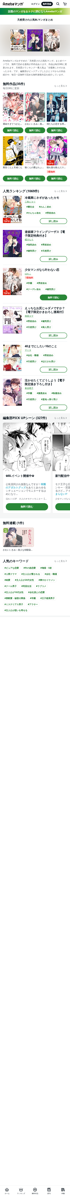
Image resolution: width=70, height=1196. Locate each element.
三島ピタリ (30, 201)
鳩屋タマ (29, 315)
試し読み (53, 221)
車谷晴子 (29, 388)
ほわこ (28, 273)
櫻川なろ (29, 239)
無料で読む (13, 130)
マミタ (28, 350)
